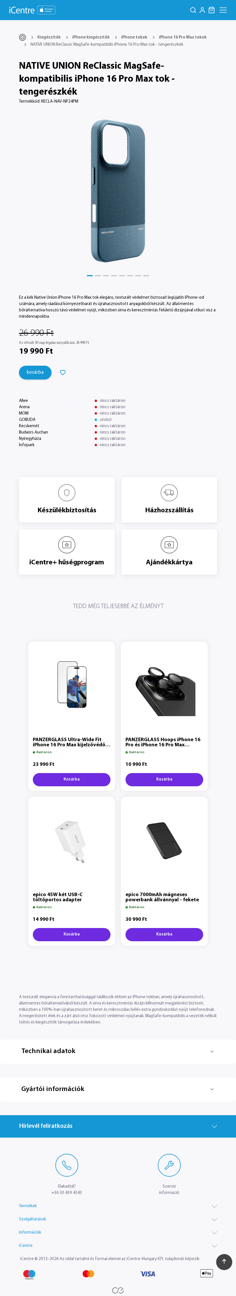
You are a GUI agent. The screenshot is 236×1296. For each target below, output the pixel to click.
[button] (90, 275)
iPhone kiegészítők (91, 37)
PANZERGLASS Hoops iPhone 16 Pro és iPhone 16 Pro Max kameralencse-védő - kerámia (162, 745)
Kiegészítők (49, 37)
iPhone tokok (134, 37)
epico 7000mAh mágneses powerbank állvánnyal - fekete (162, 897)
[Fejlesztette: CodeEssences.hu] (118, 1290)
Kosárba (72, 779)
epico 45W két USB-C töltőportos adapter (58, 897)
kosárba (35, 372)
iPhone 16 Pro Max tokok (183, 37)
